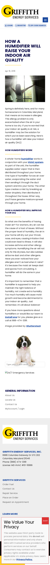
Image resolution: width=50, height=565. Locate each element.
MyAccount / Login (15, 408)
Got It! (45, 521)
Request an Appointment (16, 502)
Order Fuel (8, 484)
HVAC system (35, 162)
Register (21, 25)
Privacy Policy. (24, 559)
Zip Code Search (38, 25)
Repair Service (10, 493)
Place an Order (10, 497)
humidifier (27, 158)
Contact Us (11, 404)
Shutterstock (33, 326)
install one (11, 317)
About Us (10, 395)
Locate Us (10, 399)
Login (10, 25)
